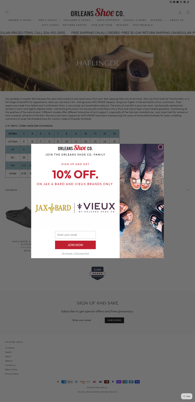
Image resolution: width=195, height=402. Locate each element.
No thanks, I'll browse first (75, 253)
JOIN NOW (75, 245)
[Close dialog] (161, 147)
